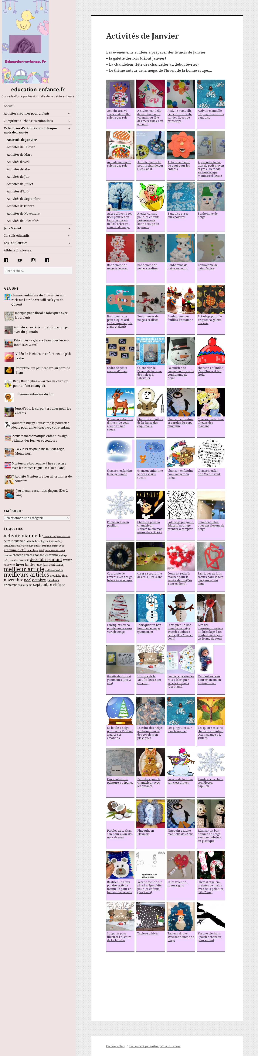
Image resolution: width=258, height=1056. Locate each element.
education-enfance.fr (38, 89)
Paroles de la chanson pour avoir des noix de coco (120, 834)
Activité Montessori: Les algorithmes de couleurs (43, 478)
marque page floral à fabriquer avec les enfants (41, 315)
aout (61, 545)
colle (6, 560)
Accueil (9, 106)
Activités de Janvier (22, 140)
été (63, 585)
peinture (53, 580)
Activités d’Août (18, 191)
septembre (42, 584)
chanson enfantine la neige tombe (120, 472)
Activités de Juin (18, 176)
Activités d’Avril (18, 162)
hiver (20, 564)
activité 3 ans (63, 536)
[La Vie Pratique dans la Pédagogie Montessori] (9, 452)
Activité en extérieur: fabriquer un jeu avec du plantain (42, 329)
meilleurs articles (26, 574)
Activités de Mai (18, 169)
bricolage (32, 550)
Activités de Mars (19, 154)
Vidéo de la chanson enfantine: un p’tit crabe (43, 356)
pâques (21, 585)
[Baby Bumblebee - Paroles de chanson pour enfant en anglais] (8, 384)
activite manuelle (23, 535)
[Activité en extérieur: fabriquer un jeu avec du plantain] (9, 330)
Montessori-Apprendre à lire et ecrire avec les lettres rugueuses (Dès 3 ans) (39, 465)
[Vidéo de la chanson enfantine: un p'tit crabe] (10, 357)
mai (52, 564)
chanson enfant (22, 555)
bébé (41, 550)
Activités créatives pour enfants (26, 113)
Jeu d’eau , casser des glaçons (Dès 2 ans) (42, 492)
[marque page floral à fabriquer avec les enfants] (9, 316)
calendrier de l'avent (55, 550)
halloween (9, 564)
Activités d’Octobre (20, 206)
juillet (39, 564)
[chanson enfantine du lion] (10, 397)
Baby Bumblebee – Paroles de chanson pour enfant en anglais (40, 383)
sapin (29, 585)
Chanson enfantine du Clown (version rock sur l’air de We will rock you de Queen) (38, 299)
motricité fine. (59, 575)
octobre (39, 579)
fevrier (67, 560)
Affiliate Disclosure (17, 250)
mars (60, 564)
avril (21, 549)
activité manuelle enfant (46, 545)
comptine (13, 560)
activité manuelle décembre (18, 545)
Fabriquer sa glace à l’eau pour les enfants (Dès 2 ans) (41, 342)
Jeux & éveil (12, 228)
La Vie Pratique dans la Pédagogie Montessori (39, 451)
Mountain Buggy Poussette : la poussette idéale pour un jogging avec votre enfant (40, 425)
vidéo (57, 584)
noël (27, 579)
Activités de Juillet (20, 184)
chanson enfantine (46, 555)
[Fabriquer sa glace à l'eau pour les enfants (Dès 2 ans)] (9, 343)
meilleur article (24, 569)
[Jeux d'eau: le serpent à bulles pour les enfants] (9, 412)
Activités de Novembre (23, 213)
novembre (13, 579)
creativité (24, 560)
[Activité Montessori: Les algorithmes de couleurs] (9, 479)
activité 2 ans (49, 536)
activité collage (55, 541)
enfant (55, 559)
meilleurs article (54, 570)
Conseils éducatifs (16, 235)
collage (63, 555)
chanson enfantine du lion (35, 394)
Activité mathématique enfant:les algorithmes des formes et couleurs (40, 438)
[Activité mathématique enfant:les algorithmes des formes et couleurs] (8, 439)
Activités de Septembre (23, 199)
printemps (10, 585)
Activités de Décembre (23, 221)
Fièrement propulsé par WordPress (154, 1046)
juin (46, 564)
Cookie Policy (115, 1046)
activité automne (14, 541)
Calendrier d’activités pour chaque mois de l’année (30, 130)
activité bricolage (36, 541)
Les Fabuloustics (15, 243)
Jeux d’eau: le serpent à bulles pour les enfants (43, 410)
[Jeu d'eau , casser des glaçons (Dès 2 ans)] (10, 494)
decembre (39, 559)
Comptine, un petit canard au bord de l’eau (43, 370)
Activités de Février (21, 147)
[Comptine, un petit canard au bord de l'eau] (10, 371)
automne (10, 550)
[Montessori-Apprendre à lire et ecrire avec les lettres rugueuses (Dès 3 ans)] (8, 466)
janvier (30, 564)
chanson (8, 555)
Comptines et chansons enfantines (28, 121)
